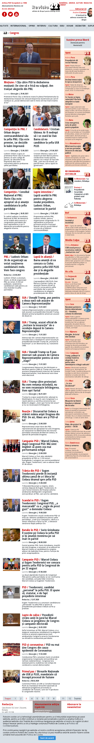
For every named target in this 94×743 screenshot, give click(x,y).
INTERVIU (41, 26)
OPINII (32, 26)
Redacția (88, 3)
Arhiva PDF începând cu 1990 (14, 3)
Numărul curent (63, 4)
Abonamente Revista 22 (12, 6)
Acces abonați (8, 9)
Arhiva (72, 3)
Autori (79, 3)
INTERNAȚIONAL (18, 26)
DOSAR (70, 26)
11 (63, 698)
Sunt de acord (47, 738)
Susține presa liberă (77, 42)
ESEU (62, 26)
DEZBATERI (80, 26)
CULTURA (53, 26)
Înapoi (8, 698)
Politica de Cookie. (35, 734)
